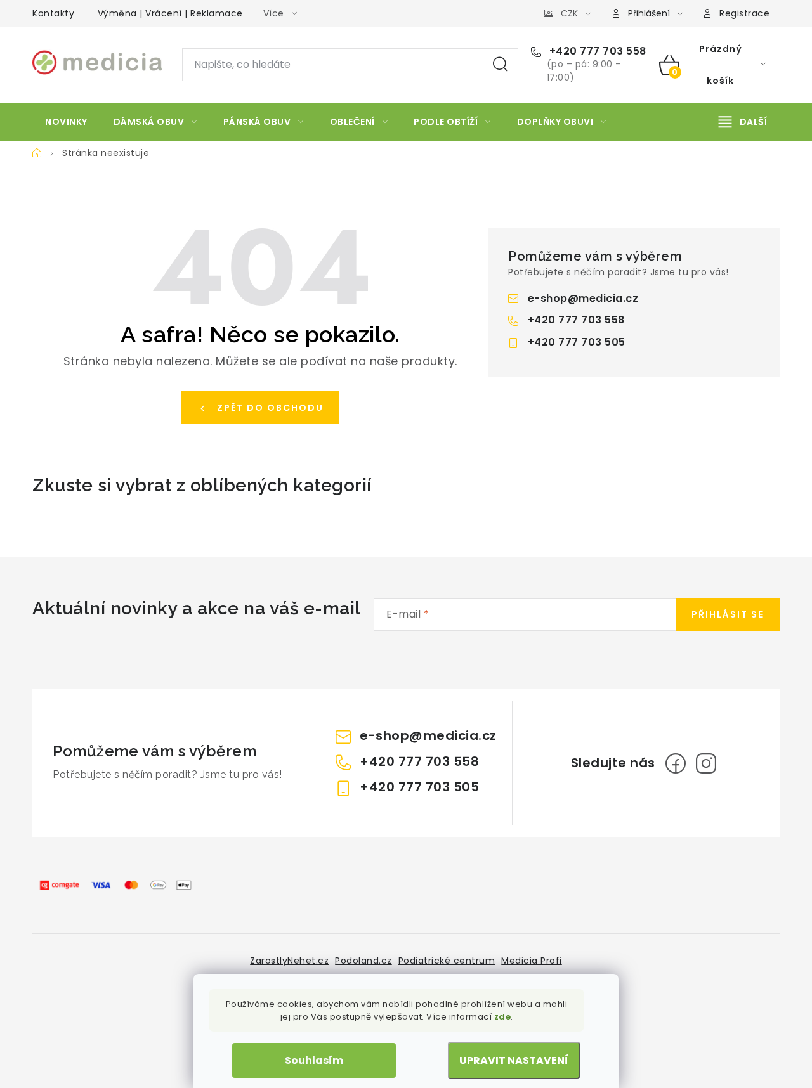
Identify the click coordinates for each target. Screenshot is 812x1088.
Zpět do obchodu (270, 407)
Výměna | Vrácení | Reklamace (170, 13)
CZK (569, 13)
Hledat (500, 64)
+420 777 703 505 (576, 342)
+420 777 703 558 (596, 51)
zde (502, 1017)
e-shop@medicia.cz (583, 298)
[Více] (743, 122)
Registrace (744, 13)
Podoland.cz (363, 960)
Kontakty (53, 13)
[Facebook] (675, 763)
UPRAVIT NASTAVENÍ (513, 1060)
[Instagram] (706, 763)
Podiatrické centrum (446, 960)
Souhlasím (314, 1060)
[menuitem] (66, 122)
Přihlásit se (727, 614)
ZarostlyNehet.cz (289, 960)
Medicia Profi (531, 960)
